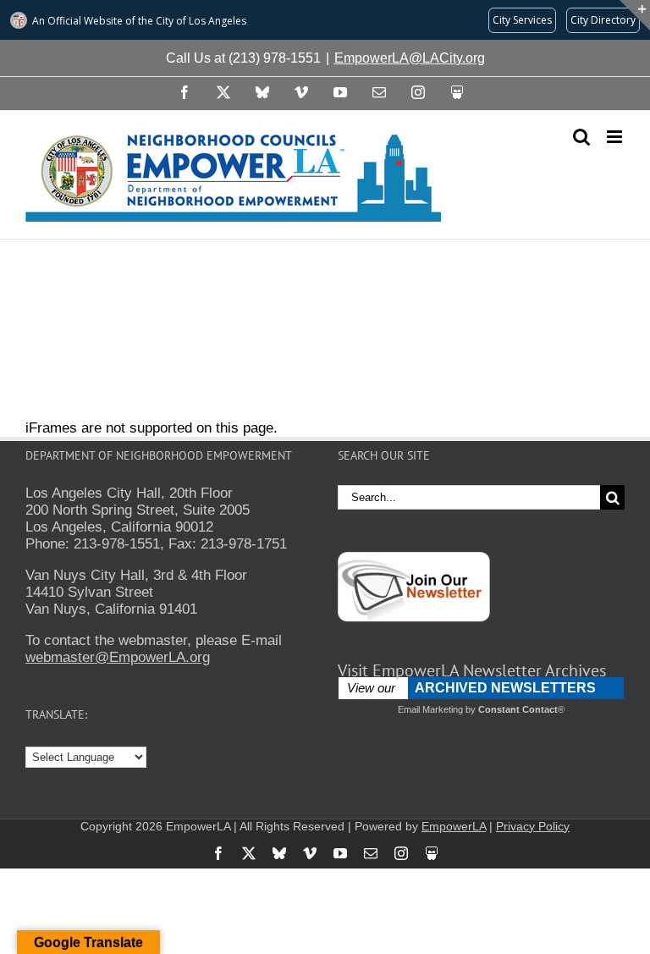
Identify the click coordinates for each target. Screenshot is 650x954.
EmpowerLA (453, 826)
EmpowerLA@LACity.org (409, 58)
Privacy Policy (533, 826)
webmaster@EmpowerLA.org (117, 657)
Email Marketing (430, 709)
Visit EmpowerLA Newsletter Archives (472, 670)
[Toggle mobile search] (581, 137)
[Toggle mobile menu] (616, 137)
